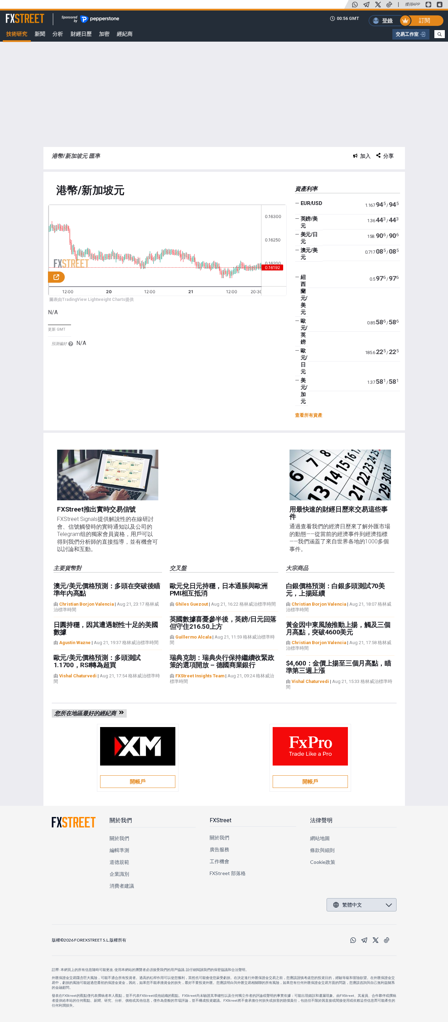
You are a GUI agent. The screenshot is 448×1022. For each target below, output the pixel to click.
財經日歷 (81, 34)
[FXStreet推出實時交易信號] (107, 475)
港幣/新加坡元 (90, 190)
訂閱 (424, 20)
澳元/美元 (309, 253)
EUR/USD (311, 203)
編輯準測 (119, 850)
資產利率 (306, 188)
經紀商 (125, 34)
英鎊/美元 (309, 222)
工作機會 (219, 861)
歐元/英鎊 (304, 331)
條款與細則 (322, 850)
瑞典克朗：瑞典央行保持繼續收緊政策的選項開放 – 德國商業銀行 (222, 661)
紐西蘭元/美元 (304, 294)
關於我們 (121, 820)
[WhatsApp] (355, 4)
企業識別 (119, 874)
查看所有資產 (308, 415)
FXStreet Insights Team (199, 675)
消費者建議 (122, 886)
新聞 (40, 34)
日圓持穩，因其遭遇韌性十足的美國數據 (106, 628)
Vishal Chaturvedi (78, 675)
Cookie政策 (323, 862)
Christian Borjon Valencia (86, 604)
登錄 (387, 20)
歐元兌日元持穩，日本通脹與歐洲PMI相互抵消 (219, 589)
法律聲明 (321, 820)
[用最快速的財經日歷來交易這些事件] (340, 475)
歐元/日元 (304, 361)
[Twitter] (378, 4)
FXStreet (17, 14)
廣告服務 (219, 849)
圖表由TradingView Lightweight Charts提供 (91, 299)
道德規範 (119, 862)
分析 (57, 34)
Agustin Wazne (75, 642)
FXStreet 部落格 (228, 873)
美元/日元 (309, 238)
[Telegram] (366, 4)
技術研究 (16, 34)
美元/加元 (304, 390)
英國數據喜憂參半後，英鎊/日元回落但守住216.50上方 (223, 622)
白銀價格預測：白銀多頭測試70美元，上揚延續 (335, 589)
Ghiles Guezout (191, 604)
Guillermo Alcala (193, 637)
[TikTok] (389, 4)
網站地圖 (320, 838)
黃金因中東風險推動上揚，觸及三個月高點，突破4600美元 (338, 628)
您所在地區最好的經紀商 (87, 713)
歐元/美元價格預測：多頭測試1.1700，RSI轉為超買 (97, 661)
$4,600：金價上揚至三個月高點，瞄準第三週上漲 (338, 667)
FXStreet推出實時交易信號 (96, 509)
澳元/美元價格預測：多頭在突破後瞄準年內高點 (107, 589)
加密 (104, 34)
